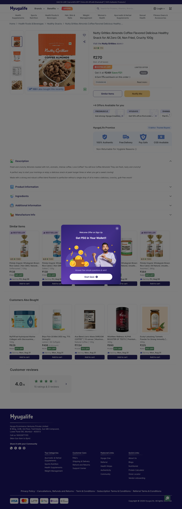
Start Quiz (89, 277)
